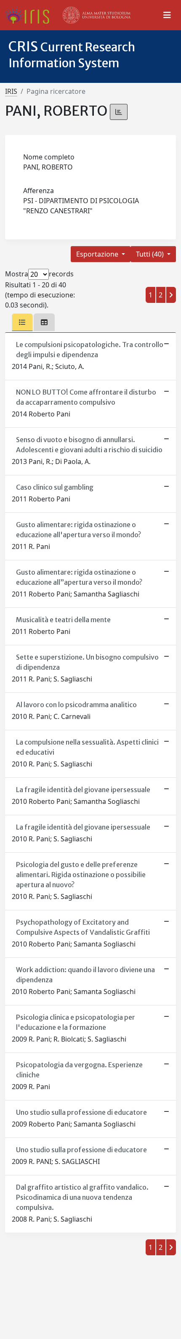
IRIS (11, 91)
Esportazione (98, 254)
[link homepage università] (97, 15)
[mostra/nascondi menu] (167, 15)
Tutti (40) (150, 254)
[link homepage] (30, 15)
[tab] (22, 322)
